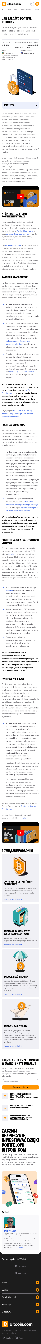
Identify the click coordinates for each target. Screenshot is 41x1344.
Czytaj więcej (18, 1247)
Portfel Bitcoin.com (25, 231)
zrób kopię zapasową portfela (21, 372)
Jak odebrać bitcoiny (16, 976)
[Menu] (37, 4)
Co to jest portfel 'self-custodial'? (18, 883)
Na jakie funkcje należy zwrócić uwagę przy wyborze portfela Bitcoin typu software (17, 414)
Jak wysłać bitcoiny (15, 1026)
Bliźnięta (11, 554)
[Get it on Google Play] (20, 1266)
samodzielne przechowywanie (18, 234)
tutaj (24, 818)
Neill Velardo (10, 1231)
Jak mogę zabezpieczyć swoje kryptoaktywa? (17, 933)
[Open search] (32, 4)
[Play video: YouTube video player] (20, 196)
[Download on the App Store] (20, 1273)
